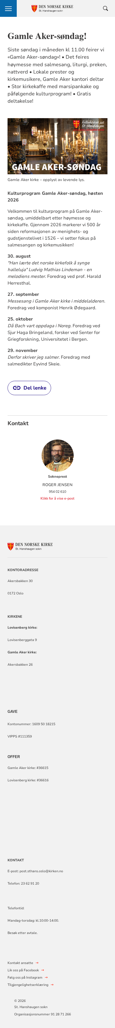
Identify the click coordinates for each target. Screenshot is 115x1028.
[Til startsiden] (38, 545)
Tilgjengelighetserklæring (28, 985)
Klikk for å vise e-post (57, 498)
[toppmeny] (8, 8)
